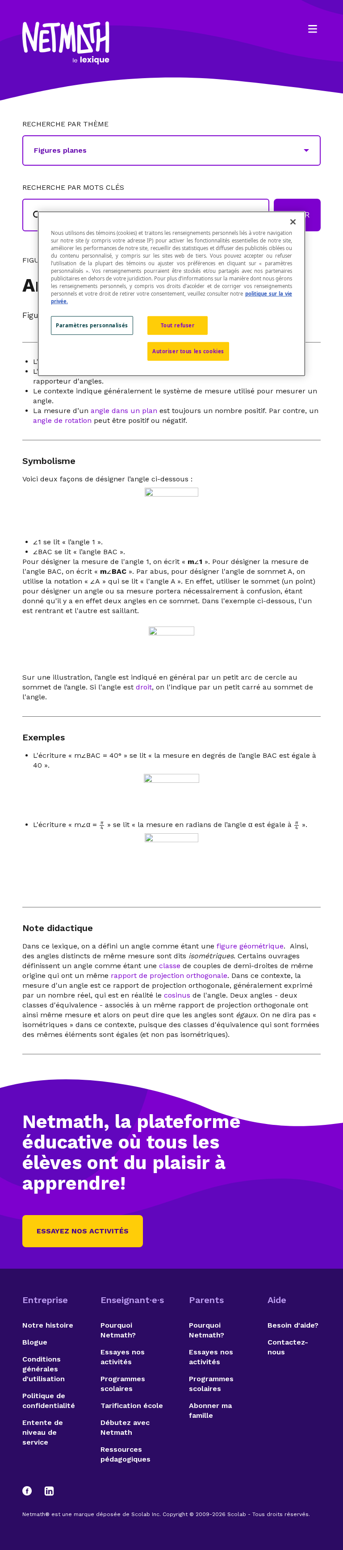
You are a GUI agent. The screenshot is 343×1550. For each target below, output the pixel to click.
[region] (171, 293)
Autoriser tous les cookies (188, 351)
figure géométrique (250, 946)
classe (169, 965)
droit (144, 687)
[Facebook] (31, 1491)
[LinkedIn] (49, 1491)
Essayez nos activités (83, 1231)
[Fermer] (293, 221)
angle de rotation (62, 420)
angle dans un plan (124, 410)
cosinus (177, 995)
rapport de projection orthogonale (169, 975)
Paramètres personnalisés (92, 325)
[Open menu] (313, 29)
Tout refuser (178, 325)
